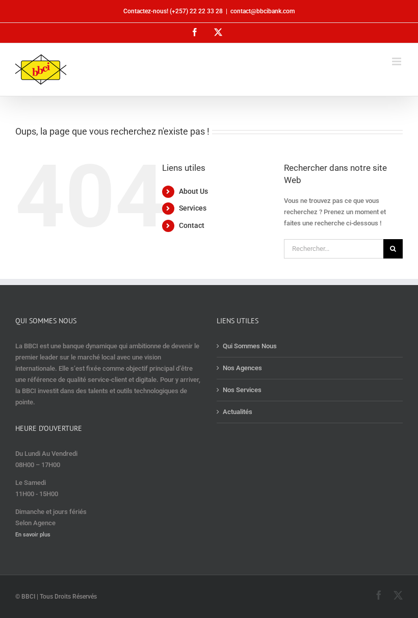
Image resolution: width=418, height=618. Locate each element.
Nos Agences (242, 368)
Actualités (237, 412)
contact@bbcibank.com (262, 11)
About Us (193, 191)
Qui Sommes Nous (250, 346)
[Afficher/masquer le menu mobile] (397, 61)
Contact (191, 225)
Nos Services (242, 390)
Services (192, 208)
